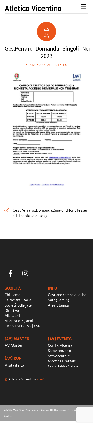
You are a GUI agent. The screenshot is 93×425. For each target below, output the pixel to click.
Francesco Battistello (46, 65)
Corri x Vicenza (60, 345)
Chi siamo (12, 294)
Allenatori (12, 315)
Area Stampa (58, 305)
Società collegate (18, 305)
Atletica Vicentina (22, 379)
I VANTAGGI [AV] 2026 (23, 326)
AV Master (13, 345)
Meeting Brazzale (62, 361)
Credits (8, 416)
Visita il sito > (15, 365)
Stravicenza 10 (59, 350)
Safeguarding (58, 300)
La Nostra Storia (18, 300)
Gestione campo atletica (67, 294)
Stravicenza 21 (59, 356)
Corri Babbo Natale (63, 366)
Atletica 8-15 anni (19, 321)
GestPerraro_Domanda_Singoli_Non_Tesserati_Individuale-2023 (50, 213)
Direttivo (12, 310)
